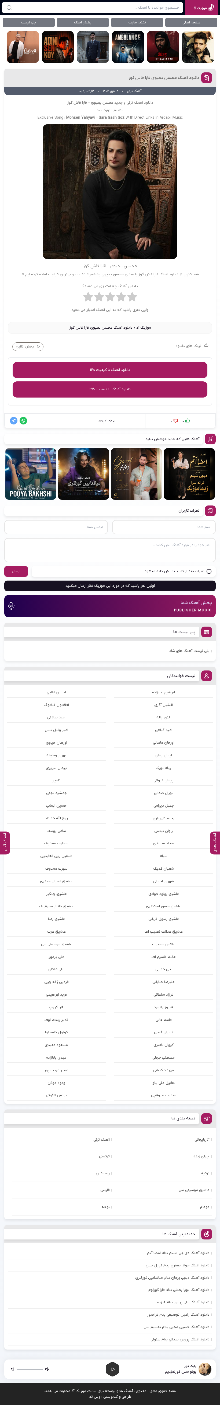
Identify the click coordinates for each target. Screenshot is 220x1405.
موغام (205, 1207)
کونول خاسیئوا (56, 1032)
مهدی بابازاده (56, 1057)
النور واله (163, 717)
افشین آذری (163, 705)
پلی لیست (28, 22)
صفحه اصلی (191, 22)
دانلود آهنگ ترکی (140, 102)
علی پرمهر (56, 957)
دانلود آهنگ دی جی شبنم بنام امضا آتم (178, 1253)
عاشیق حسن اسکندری (163, 906)
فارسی (105, 1190)
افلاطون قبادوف (56, 705)
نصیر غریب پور (56, 1070)
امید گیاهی (163, 730)
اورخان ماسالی (163, 742)
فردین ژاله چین (56, 982)
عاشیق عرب (56, 931)
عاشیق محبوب (163, 944)
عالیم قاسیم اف (164, 957)
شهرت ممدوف (56, 868)
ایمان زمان (163, 755)
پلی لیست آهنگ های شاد (189, 651)
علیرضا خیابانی (163, 982)
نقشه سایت (137, 22)
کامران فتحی (163, 1032)
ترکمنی (104, 1156)
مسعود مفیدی (56, 1045)
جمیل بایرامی (163, 805)
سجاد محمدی (163, 843)
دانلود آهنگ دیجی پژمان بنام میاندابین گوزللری (172, 1277)
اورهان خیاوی (56, 742)
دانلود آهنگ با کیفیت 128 (110, 370)
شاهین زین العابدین (56, 856)
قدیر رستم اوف (56, 1020)
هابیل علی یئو (163, 1083)
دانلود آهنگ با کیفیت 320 (110, 389)
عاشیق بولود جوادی (163, 894)
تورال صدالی (163, 793)
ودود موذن (56, 1083)
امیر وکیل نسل (56, 730)
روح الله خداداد (56, 818)
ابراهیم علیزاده (163, 692)
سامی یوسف (56, 831)
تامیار (56, 780)
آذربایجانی (202, 1139)
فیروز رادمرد (163, 1007)
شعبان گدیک (163, 868)
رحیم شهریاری (163, 818)
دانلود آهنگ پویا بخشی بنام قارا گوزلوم (179, 1289)
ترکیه (205, 1173)
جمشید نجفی (56, 793)
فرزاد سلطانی (163, 994)
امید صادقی (56, 717)
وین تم (94, 1396)
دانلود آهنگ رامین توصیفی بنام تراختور (178, 1314)
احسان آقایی (56, 692)
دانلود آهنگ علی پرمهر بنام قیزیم (183, 1302)
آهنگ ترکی (101, 1139)
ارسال (16, 571)
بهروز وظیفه (56, 755)
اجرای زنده (201, 1156)
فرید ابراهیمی (56, 994)
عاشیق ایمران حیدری (56, 881)
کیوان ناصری (163, 1045)
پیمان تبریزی (56, 768)
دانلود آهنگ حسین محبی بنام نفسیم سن (177, 1327)
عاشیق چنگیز (56, 894)
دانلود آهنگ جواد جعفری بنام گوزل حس (178, 1265)
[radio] (132, 298)
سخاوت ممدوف (56, 843)
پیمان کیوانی (163, 780)
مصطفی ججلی (163, 1057)
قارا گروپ (56, 1007)
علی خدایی (163, 969)
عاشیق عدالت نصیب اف (164, 931)
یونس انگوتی (56, 1095)
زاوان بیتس (163, 831)
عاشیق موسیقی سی (56, 944)
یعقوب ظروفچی (163, 1095)
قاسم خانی (164, 1020)
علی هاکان (56, 969)
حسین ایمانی (56, 805)
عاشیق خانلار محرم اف (56, 906)
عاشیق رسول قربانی (163, 919)
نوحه (106, 1207)
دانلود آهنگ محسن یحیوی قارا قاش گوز (164, 77)
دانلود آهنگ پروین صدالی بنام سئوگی (180, 1339)
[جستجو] (9, 7)
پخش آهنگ (82, 22)
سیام (163, 856)
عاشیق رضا (56, 919)
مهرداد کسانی (163, 1070)
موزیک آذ (143, 327)
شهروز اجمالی (163, 881)
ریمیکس (103, 1173)
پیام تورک (163, 768)
